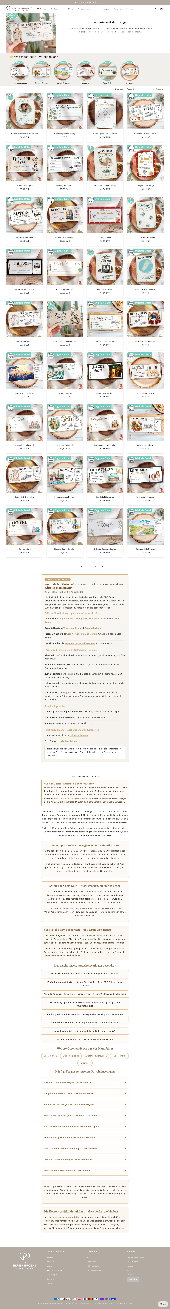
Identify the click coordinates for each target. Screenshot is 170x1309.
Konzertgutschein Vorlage (25, 393)
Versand (111, 1303)
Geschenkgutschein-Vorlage (80, 643)
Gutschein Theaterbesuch (145, 341)
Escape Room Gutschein (105, 393)
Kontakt (50, 1283)
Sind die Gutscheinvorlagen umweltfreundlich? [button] (69, 1159)
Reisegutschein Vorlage (65, 289)
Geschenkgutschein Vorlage (65, 134)
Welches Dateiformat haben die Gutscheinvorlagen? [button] (71, 1126)
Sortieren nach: (119, 89)
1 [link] (67, 566)
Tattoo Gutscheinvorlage (24, 289)
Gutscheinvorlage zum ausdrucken (24, 134)
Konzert (102, 619)
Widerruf (133, 1279)
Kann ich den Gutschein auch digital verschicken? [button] (70, 1148)
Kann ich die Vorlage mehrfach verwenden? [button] (67, 1170)
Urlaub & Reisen (68, 741)
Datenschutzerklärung (96, 1270)
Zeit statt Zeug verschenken (105, 549)
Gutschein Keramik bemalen (145, 134)
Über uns (50, 1279)
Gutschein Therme (65, 393)
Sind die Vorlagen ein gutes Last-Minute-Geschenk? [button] (71, 1115)
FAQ (128, 1270)
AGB (88, 1257)
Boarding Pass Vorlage (65, 186)
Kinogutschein (105, 238)
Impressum (91, 1261)
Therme (93, 619)
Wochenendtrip (71, 628)
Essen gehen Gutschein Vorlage (65, 341)
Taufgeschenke (119, 1056)
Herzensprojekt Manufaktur (52, 1303)
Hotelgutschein (25, 549)
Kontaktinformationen (124, 1303)
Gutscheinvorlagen (54, 1270)
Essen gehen (81, 619)
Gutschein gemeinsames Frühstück (105, 134)
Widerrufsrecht (93, 1266)
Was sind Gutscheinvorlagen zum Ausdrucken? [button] (69, 1082)
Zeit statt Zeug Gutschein (145, 238)
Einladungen (52, 1274)
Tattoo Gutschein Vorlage (24, 238)
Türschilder (85, 1063)
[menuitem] (42, 8)
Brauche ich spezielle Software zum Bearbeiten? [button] (69, 1137)
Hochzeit (50, 1261)
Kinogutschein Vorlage (145, 186)
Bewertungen (132, 1261)
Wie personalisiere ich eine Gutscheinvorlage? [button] (68, 1093)
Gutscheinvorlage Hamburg (64, 497)
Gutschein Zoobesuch (64, 445)
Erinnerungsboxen (71, 1056)
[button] (150, 9)
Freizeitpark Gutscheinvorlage (24, 445)
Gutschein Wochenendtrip (65, 238)
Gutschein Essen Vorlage (105, 341)
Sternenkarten (50, 1056)
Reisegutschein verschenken (105, 445)
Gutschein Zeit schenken (24, 497)
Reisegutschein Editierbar (145, 289)
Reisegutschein (93, 628)
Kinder (49, 1266)
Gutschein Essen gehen (25, 186)
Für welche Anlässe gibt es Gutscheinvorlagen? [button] (69, 1104)
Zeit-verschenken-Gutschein (82, 634)
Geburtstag (51, 1257)
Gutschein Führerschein (105, 497)
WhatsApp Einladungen (96, 1056)
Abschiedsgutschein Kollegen (105, 186)
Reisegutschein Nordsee (145, 549)
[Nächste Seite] (102, 566)
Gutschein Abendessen (145, 445)
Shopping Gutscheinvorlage (65, 549)
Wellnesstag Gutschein (145, 393)
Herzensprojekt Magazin (137, 1257)
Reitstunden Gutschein (145, 497)
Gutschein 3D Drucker (105, 289)
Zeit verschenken (79, 735)
